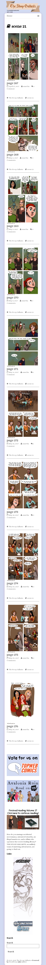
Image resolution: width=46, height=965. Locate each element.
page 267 (12, 83)
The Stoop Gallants (16, 98)
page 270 (13, 297)
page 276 (12, 726)
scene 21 (30, 98)
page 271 (12, 369)
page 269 (13, 226)
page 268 (13, 154)
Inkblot (24, 962)
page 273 (12, 512)
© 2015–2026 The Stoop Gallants (19, 960)
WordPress (13, 962)
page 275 (12, 654)
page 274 (12, 583)
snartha (26, 86)
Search (10, 943)
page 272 (12, 440)
